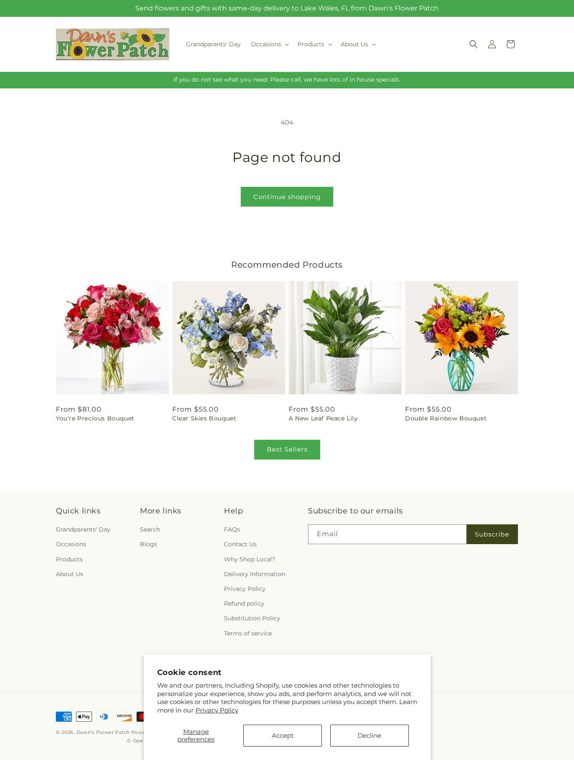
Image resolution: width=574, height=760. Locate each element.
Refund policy (244, 603)
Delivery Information (254, 574)
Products (69, 559)
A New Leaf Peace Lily (323, 418)
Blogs (148, 544)
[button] (269, 44)
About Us (69, 574)
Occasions (71, 544)
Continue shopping (287, 197)
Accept (283, 735)
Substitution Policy (252, 618)
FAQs (232, 529)
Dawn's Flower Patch (103, 732)
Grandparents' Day (83, 529)
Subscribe (492, 534)
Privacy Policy (216, 710)
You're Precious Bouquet (95, 418)
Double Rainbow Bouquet (446, 418)
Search (150, 529)
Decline (369, 735)
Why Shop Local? (249, 559)
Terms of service (248, 633)
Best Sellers (287, 449)
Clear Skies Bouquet (204, 418)
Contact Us (240, 544)
